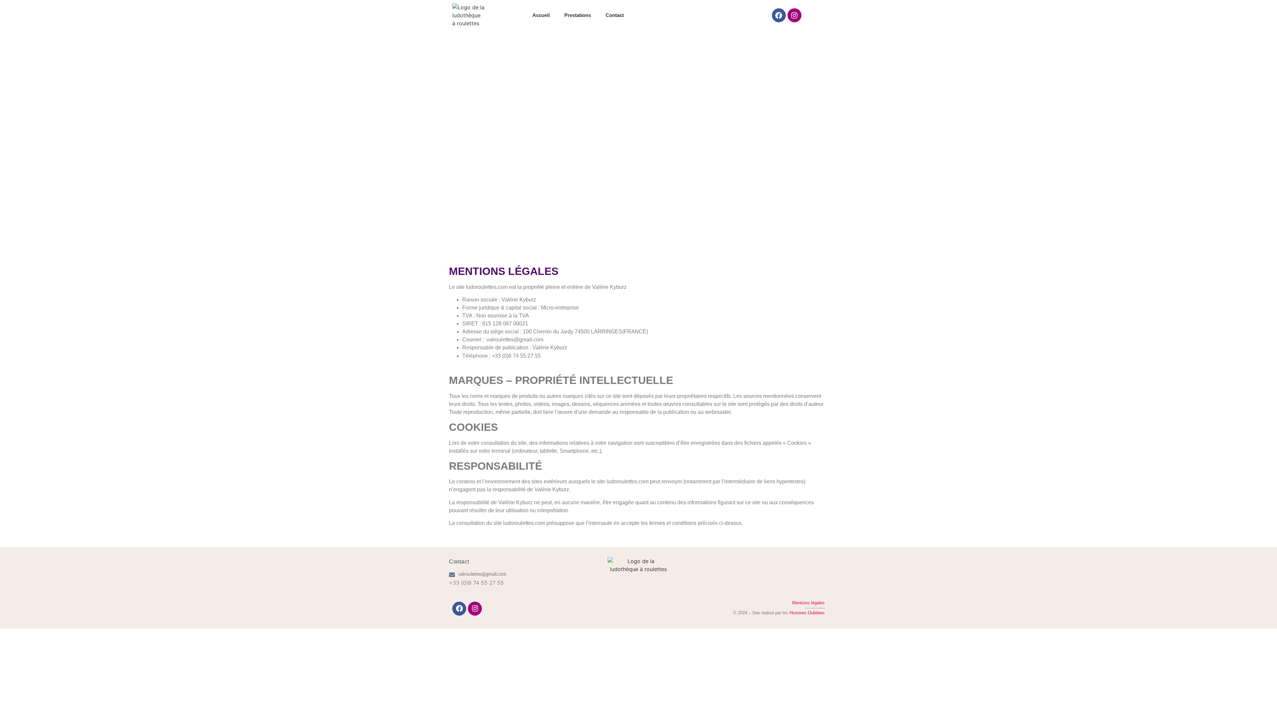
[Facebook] (779, 15)
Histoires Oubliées (807, 612)
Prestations (577, 15)
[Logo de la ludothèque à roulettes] (468, 15)
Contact (615, 15)
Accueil (541, 15)
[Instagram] (794, 15)
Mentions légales (808, 602)
